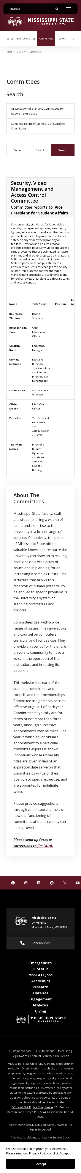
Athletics (40, 1005)
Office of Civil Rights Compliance (32, 1107)
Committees (47, 39)
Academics (40, 981)
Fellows (61, 39)
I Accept (40, 1164)
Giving (40, 1011)
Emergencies (40, 962)
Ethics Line (63, 1051)
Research (40, 987)
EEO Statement (44, 1051)
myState (16, 9)
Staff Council (24, 39)
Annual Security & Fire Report (50, 1056)
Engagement (40, 999)
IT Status (40, 969)
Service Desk (60, 1137)
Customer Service (20, 1051)
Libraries (40, 993)
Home (9, 52)
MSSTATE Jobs (40, 975)
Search (62, 150)
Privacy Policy (38, 1153)
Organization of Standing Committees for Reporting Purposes (37, 111)
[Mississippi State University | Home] (40, 21)
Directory (20, 52)
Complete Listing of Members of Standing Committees (38, 126)
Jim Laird (44, 845)
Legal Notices (20, 1056)
